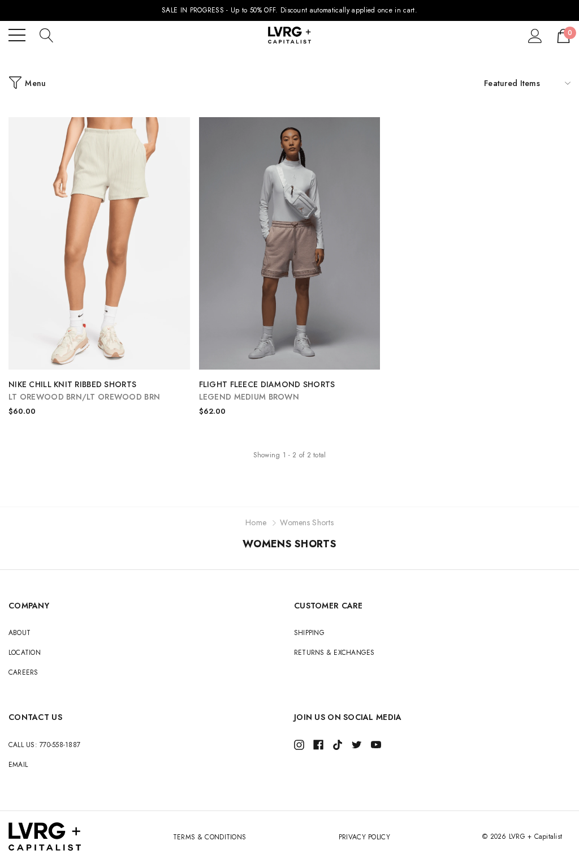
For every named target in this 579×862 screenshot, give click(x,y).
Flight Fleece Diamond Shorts (267, 391)
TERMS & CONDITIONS (210, 837)
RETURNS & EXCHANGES (334, 652)
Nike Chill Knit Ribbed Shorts (84, 391)
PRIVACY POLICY (364, 837)
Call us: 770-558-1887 (44, 745)
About (19, 633)
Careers (23, 672)
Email (18, 765)
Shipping (309, 633)
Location (24, 652)
